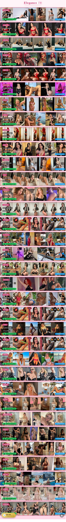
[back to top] (62, 515)
